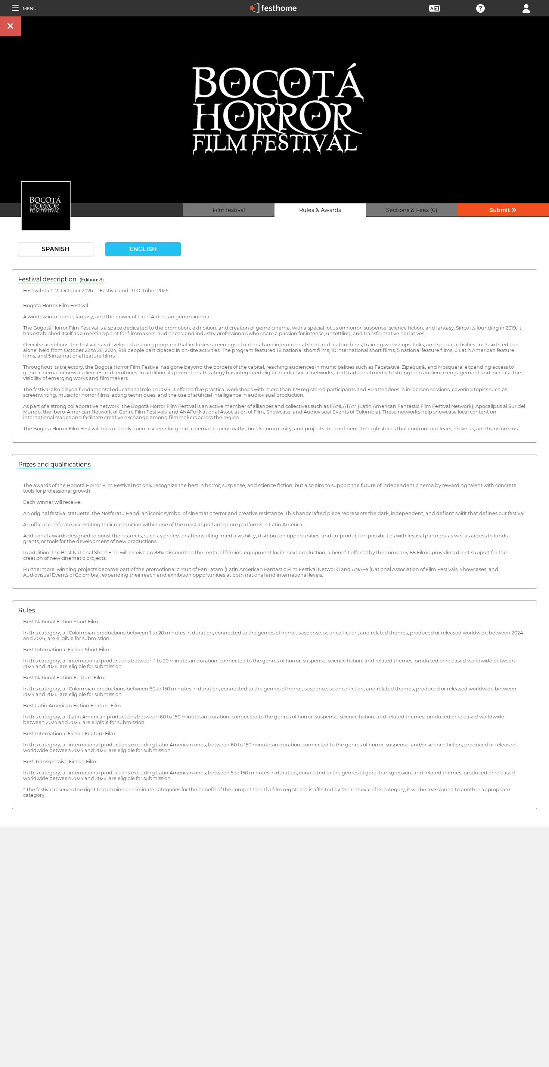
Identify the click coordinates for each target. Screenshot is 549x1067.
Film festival (229, 210)
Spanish (55, 249)
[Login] (526, 7)
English (143, 249)
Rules (26, 610)
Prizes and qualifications (54, 464)
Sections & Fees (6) (411, 210)
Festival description (61, 279)
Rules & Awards (320, 210)
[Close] (10, 26)
